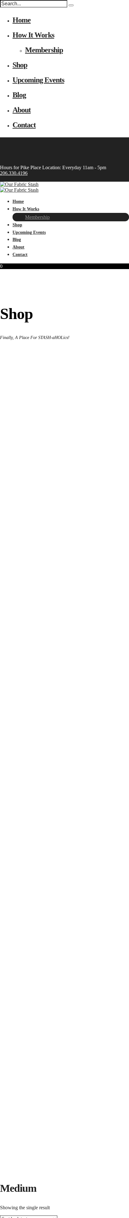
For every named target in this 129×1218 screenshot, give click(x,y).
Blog (19, 95)
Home (22, 20)
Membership (44, 50)
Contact (24, 125)
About (22, 110)
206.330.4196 (14, 173)
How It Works (33, 35)
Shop (20, 65)
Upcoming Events (38, 80)
